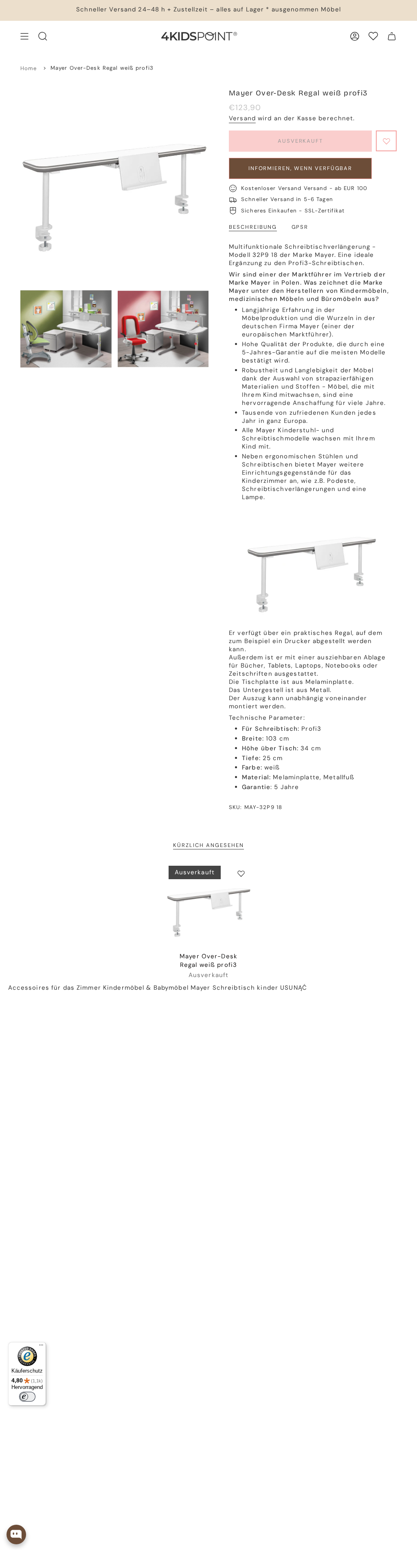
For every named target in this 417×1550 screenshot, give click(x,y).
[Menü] (41, 1347)
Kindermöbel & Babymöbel (146, 988)
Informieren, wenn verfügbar (300, 168)
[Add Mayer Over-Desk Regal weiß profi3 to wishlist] (241, 873)
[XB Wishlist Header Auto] (373, 36)
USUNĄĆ (293, 988)
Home (28, 68)
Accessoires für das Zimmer (54, 988)
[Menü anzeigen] (24, 36)
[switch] (27, 1397)
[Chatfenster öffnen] (16, 1534)
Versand (242, 118)
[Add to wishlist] (386, 140)
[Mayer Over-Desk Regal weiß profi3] (209, 906)
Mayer (201, 988)
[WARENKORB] (391, 36)
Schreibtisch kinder (245, 988)
